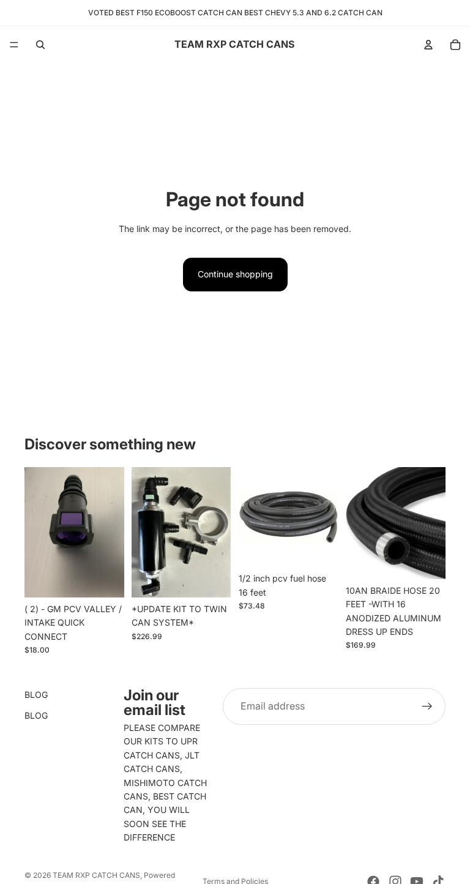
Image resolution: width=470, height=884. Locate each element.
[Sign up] (427, 706)
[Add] (105, 578)
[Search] (40, 44)
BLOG (36, 694)
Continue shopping (235, 274)
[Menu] (14, 45)
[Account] (428, 44)
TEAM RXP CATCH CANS (96, 875)
